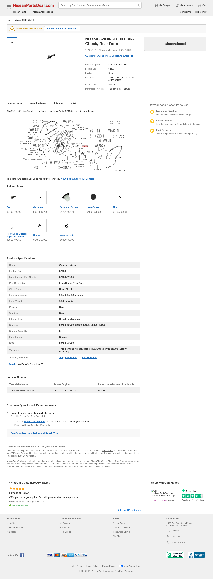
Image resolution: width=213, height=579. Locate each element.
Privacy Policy (108, 566)
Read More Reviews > (133, 510)
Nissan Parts (19, 12)
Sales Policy (76, 566)
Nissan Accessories (43, 12)
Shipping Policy (68, 357)
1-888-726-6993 (179, 543)
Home (9, 20)
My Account (65, 523)
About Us (11, 523)
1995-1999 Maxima (27, 456)
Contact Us (185, 12)
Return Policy (89, 357)
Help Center (200, 12)
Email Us (176, 531)
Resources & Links (121, 532)
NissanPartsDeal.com (16, 461)
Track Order (65, 527)
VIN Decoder (12, 532)
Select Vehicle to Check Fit (62, 28)
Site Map (117, 536)
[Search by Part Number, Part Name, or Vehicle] (138, 5)
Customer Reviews (15, 527)
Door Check (107, 450)
